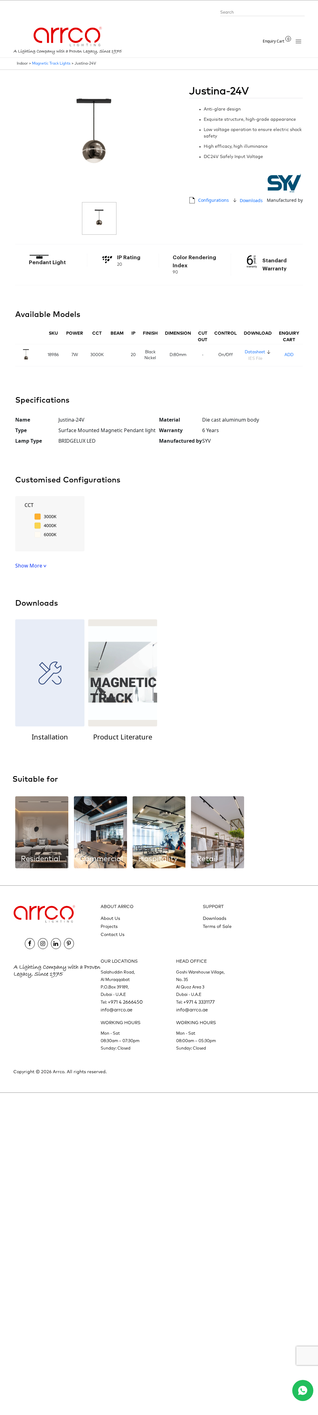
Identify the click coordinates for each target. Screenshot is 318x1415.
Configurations (213, 200)
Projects (109, 926)
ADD (288, 355)
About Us (110, 918)
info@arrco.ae (116, 1010)
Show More (29, 565)
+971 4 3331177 (199, 1002)
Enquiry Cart (276, 41)
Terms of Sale (217, 926)
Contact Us (113, 935)
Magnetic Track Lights (51, 64)
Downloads (251, 200)
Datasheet (255, 352)
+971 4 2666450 (125, 1002)
